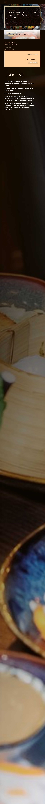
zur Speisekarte (31, 59)
